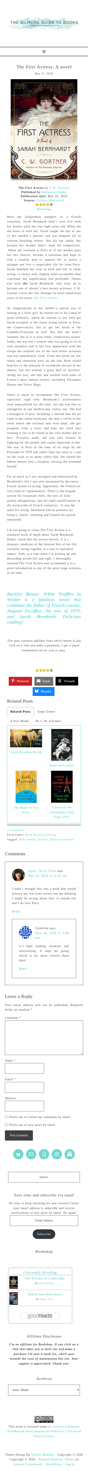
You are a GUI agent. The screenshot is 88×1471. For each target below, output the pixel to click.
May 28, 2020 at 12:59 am (47, 875)
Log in (70, 1464)
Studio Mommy (42, 1454)
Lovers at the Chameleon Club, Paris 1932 (62, 812)
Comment (13, 1017)
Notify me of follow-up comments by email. (40, 1117)
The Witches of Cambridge (45, 1278)
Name (10, 1060)
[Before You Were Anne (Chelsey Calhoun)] (13, 1303)
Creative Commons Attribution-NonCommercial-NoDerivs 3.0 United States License (44, 1431)
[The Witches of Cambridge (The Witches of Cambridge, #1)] (13, 1287)
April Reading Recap (26, 752)
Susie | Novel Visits (42, 871)
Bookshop (44, 209)
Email (10, 1079)
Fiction (42, 200)
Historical (56, 200)
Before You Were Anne (44, 1294)
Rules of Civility (62, 765)
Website (10, 1098)
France (43, 839)
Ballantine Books (54, 192)
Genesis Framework (28, 1464)
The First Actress (45, 298)
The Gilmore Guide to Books (44, 23)
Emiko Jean (46, 1299)
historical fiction (61, 839)
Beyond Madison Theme (56, 1459)
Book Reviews (34, 834)
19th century (28, 839)
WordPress (54, 1464)
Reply (16, 911)
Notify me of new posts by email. (32, 1125)
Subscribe (44, 1234)
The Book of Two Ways (26, 810)
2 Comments (15, 830)
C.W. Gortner (59, 187)
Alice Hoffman (46, 1283)
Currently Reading (40, 1272)
